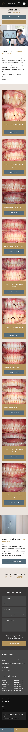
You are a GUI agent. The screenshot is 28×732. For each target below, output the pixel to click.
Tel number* (7, 609)
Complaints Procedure (8, 704)
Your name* (7, 598)
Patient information (12, 561)
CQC (3, 709)
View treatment (13, 132)
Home (9, 12)
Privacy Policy (6, 699)
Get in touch (5, 729)
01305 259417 (12, 3)
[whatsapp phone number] (19, 3)
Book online (19, 729)
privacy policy (15, 638)
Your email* (7, 604)
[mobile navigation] (24, 3)
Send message (12, 643)
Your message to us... (10, 620)
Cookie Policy (6, 701)
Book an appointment (12, 21)
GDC (3, 706)
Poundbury (18, 690)
